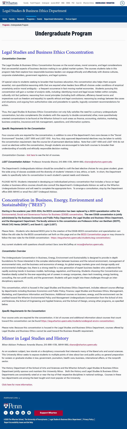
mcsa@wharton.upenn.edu (90, 245)
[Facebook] (12, 413)
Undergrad (45, 3)
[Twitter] (6, 413)
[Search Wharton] (122, 3)
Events (39, 19)
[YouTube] (23, 413)
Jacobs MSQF (55, 3)
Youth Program (35, 3)
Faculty (26, 3)
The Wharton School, (16, 420)
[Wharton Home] (9, 3)
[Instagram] (29, 413)
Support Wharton (48, 413)
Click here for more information (17, 385)
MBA (62, 3)
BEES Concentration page (94, 235)
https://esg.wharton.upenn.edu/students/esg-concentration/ (80, 238)
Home (4, 19)
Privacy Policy (88, 420)
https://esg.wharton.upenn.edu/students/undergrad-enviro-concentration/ (77, 321)
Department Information (53, 19)
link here (31, 155)
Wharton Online (88, 3)
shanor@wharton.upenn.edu (98, 162)
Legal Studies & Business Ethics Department (65, 420)
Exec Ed (78, 3)
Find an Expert (71, 19)
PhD (73, 3)
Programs (30, 19)
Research (20, 19)
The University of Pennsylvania (36, 420)
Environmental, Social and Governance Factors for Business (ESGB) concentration (42, 215)
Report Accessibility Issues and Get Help (18, 423)
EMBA (68, 3)
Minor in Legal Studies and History (35, 338)
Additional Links (11, 398)
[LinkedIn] (17, 413)
